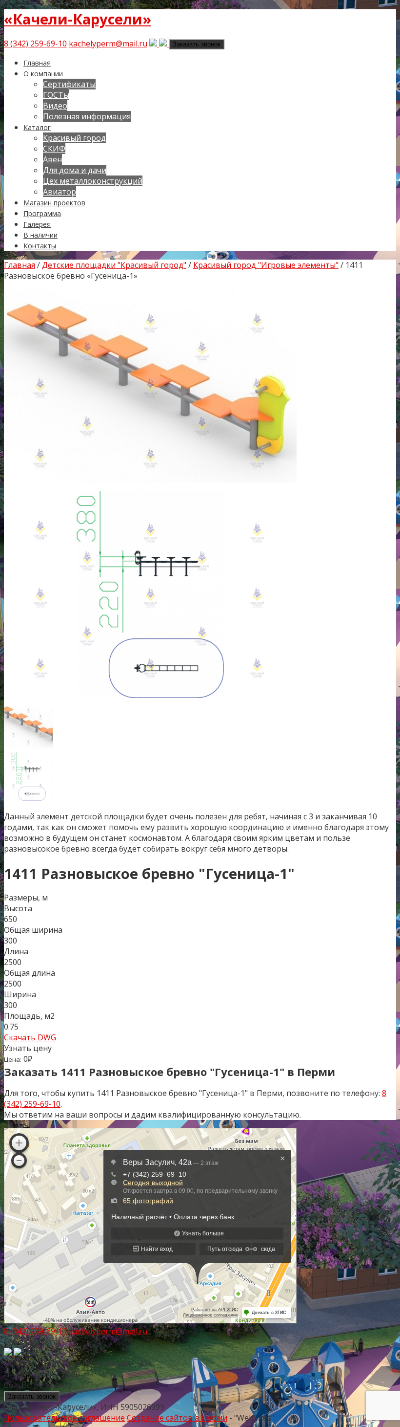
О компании (43, 73)
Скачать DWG (30, 1037)
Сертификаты (69, 84)
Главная (37, 62)
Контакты (39, 245)
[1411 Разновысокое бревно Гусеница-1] (150, 695)
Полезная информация (87, 116)
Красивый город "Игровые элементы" (266, 265)
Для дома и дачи (74, 170)
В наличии (40, 235)
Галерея (37, 224)
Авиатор (59, 191)
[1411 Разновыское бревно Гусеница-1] (150, 485)
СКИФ (54, 148)
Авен (52, 159)
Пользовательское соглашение (64, 1417)
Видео (55, 105)
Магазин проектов (54, 202)
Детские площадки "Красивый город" (114, 265)
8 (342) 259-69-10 (35, 43)
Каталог (37, 127)
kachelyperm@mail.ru (108, 43)
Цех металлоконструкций (92, 181)
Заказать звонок (196, 44)
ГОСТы (56, 94)
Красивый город (74, 137)
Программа (42, 213)
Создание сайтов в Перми (177, 1417)
